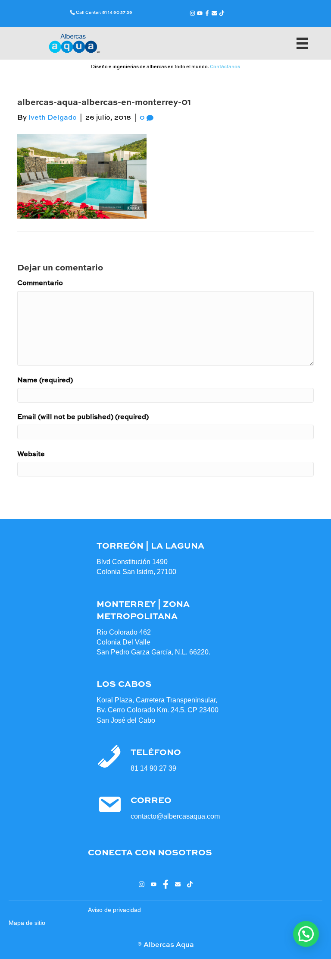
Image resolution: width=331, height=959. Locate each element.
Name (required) (45, 380)
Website (31, 454)
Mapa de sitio (27, 922)
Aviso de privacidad (114, 909)
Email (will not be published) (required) (83, 417)
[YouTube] (200, 13)
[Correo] (214, 13)
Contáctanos (225, 67)
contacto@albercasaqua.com (175, 816)
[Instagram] (192, 13)
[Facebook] (207, 13)
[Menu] (302, 43)
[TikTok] (222, 13)
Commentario (40, 283)
